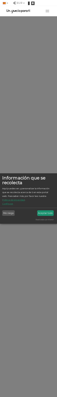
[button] (5, 2)
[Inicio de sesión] (29, 3)
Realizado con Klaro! (45, 220)
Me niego (8, 213)
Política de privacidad (13, 200)
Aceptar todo (45, 213)
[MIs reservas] (33, 3)
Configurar (7, 203)
